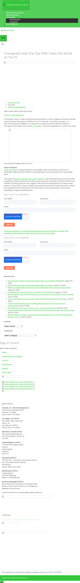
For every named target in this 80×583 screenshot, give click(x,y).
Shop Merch (6, 372)
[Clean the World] (7, 30)
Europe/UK (13, 22)
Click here (36, 126)
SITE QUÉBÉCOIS (12, 24)
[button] (3, 44)
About (4, 352)
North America (15, 19)
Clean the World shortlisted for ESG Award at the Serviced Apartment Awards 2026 (41, 310)
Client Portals (11, 17)
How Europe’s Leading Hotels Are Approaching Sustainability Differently (36, 281)
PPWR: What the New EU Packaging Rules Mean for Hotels (30, 285)
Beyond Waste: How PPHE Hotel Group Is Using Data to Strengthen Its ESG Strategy (41, 294)
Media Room (7, 364)
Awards (5, 368)
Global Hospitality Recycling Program (29, 179)
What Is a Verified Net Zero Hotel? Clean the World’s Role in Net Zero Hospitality (39, 288)
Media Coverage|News (17, 107)
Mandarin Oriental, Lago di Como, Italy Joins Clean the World (32, 308)
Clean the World (10, 170)
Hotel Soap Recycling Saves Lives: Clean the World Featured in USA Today (37, 299)
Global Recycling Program (12, 356)
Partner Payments (12, 15)
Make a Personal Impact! (14, 13)
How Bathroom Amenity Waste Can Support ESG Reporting (31, 292)
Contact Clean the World (14, 115)
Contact (5, 360)
